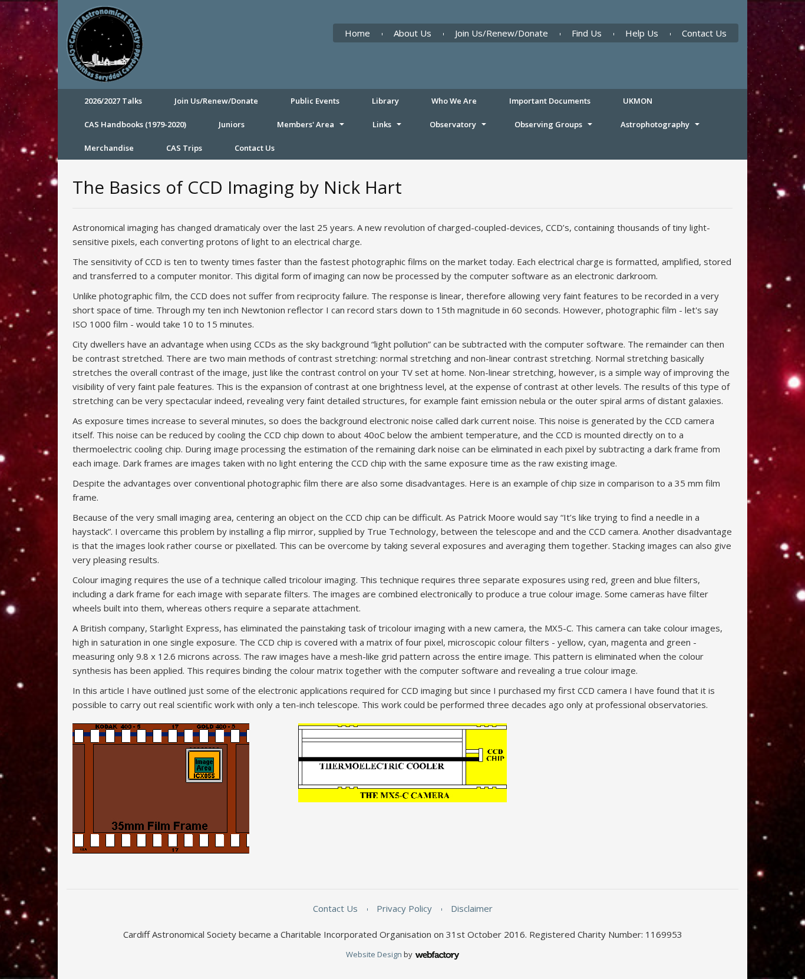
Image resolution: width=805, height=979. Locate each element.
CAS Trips (184, 148)
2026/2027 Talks (113, 100)
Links (381, 124)
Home (357, 33)
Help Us (641, 33)
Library (385, 100)
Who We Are (454, 100)
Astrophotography (655, 124)
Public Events (315, 100)
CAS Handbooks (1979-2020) (135, 124)
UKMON (637, 100)
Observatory (453, 124)
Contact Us (704, 33)
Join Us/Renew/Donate (501, 33)
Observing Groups (548, 124)
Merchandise (109, 148)
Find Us (587, 33)
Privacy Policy (404, 908)
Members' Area (305, 124)
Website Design (374, 954)
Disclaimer (472, 908)
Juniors (232, 124)
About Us (412, 33)
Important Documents (549, 100)
